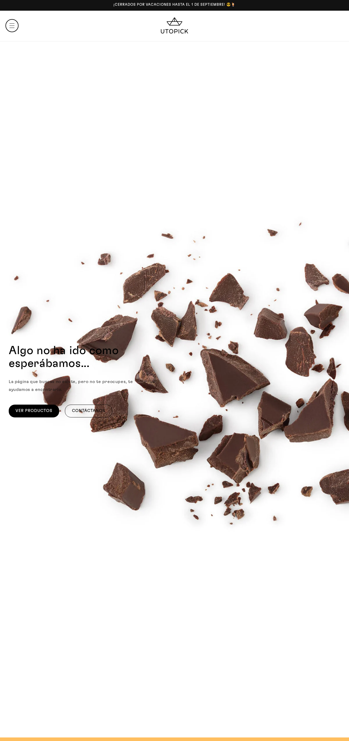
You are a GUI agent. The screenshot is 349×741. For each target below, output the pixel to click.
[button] (12, 26)
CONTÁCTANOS (88, 411)
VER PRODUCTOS (34, 411)
